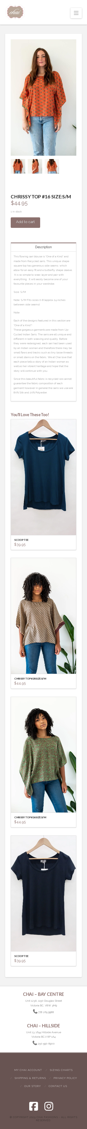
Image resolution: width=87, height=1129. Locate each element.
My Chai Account (28, 1070)
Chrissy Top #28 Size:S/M (30, 678)
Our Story (32, 1086)
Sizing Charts (61, 1070)
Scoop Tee (21, 539)
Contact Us (58, 1086)
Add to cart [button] (45, 666)
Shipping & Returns (30, 1078)
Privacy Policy (65, 1078)
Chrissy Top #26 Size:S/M (30, 817)
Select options (45, 527)
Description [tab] (43, 247)
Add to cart (25, 222)
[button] (76, 13)
